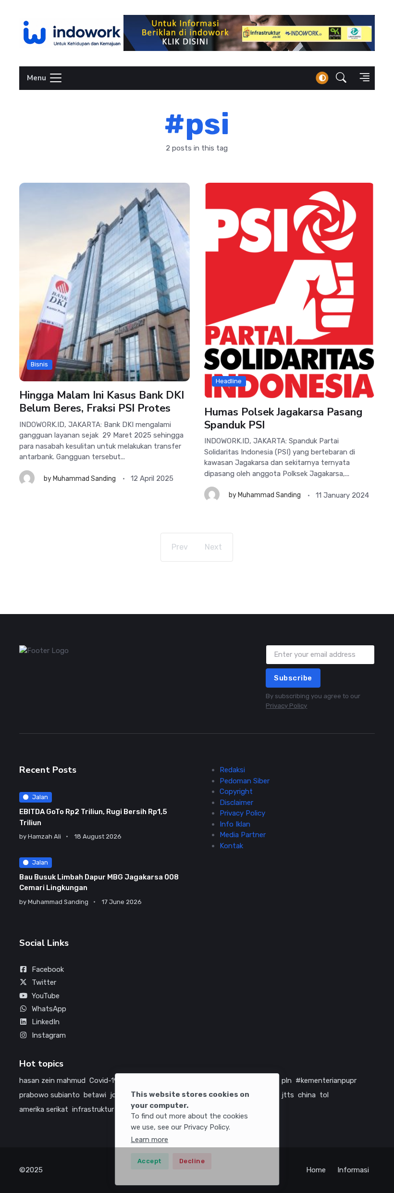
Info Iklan (235, 824)
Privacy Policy (286, 705)
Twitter (44, 982)
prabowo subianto (49, 1095)
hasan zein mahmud (52, 1080)
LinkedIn (46, 1021)
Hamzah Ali (44, 836)
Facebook (48, 969)
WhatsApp (49, 1009)
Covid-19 (103, 1080)
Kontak (231, 845)
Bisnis (39, 364)
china (307, 1095)
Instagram (49, 1035)
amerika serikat (43, 1109)
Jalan (40, 797)
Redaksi (232, 770)
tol (324, 1095)
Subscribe (293, 678)
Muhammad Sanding (84, 479)
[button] (341, 78)
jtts (288, 1095)
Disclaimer (236, 802)
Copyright (236, 791)
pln (287, 1080)
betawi (95, 1095)
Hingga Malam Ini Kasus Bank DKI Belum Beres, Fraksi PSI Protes (101, 402)
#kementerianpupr (326, 1080)
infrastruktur (93, 1109)
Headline (229, 381)
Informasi (353, 1170)
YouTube (46, 996)
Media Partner (243, 834)
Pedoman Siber (245, 781)
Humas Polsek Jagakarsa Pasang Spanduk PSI (283, 418)
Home (316, 1170)
